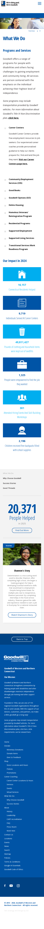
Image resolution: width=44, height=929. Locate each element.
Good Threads (9, 488)
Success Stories (9, 483)
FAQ (8, 823)
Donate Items (12, 753)
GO (27, 910)
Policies (10, 769)
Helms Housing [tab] (16, 205)
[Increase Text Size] (40, 31)
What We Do (8, 473)
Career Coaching (10, 776)
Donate (7, 746)
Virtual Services (13, 792)
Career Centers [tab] (16, 127)
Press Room (11, 827)
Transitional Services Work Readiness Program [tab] (22, 247)
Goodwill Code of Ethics (13, 869)
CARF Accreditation (14, 819)
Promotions (11, 773)
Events (9, 788)
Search (7, 850)
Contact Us (8, 834)
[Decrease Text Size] (37, 31)
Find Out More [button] (22, 530)
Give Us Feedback (14, 757)
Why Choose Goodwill (12, 478)
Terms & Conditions (12, 862)
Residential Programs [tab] (20, 223)
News (6, 846)
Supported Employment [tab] (21, 230)
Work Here (11, 831)
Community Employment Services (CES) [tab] (21, 181)
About (6, 807)
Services (10, 784)
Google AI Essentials (12, 865)
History (9, 811)
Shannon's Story (22, 570)
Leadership (11, 815)
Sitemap (7, 854)
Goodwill (12, 3)
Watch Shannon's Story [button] (22, 615)
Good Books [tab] (15, 190)
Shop (6, 761)
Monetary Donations (15, 749)
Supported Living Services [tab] (22, 238)
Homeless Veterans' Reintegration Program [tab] (21, 214)
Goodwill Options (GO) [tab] (20, 197)
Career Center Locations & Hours (20, 780)
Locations (8, 838)
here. (29, 732)
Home (6, 742)
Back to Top (22, 639)
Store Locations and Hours (17, 765)
